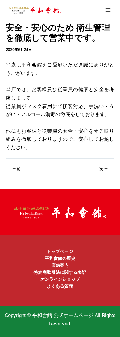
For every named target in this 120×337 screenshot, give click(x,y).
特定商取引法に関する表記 (60, 272)
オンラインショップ (60, 279)
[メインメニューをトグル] (108, 10)
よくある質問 (60, 286)
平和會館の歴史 (60, 258)
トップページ (60, 251)
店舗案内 (60, 265)
